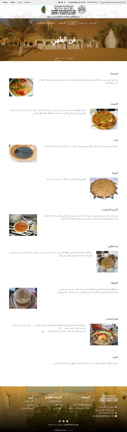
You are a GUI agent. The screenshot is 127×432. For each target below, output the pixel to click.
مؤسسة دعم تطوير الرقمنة (60, 430)
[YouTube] (59, 2)
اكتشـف (72, 23)
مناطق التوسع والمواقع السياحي (79, 408)
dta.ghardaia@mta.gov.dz (76, 2)
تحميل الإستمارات (27, 408)
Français (5, 2)
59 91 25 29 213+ (91, 2)
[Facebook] (64, 2)
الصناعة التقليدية (56, 401)
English (13, 2)
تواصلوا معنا (27, 2)
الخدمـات (51, 22)
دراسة (88, 401)
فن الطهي (58, 404)
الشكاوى (30, 404)
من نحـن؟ (82, 22)
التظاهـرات (40, 22)
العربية (19, 2)
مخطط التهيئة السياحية (82, 404)
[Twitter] (62, 2)
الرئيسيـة (93, 22)
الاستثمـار (62, 22)
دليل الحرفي (57, 408)
